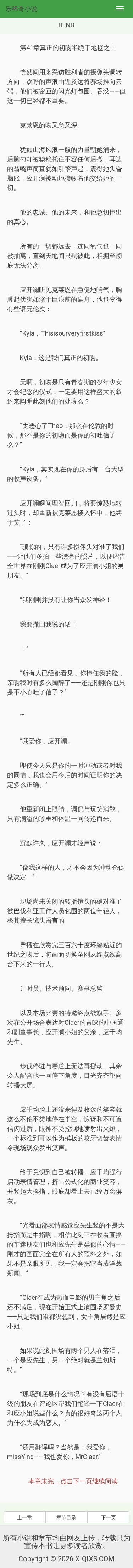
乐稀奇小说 (21, 8)
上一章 (24, 1517)
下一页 (108, 1517)
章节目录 (66, 1517)
